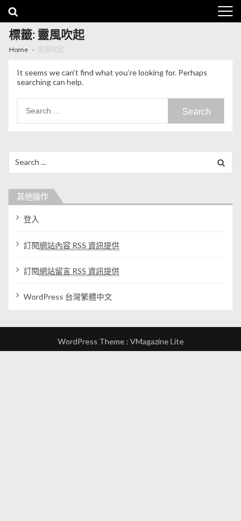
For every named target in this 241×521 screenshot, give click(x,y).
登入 (31, 219)
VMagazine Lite (157, 341)
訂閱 (71, 245)
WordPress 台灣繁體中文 (68, 296)
